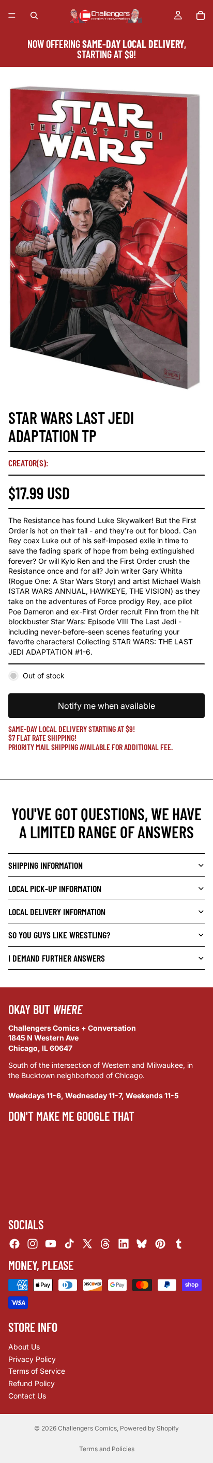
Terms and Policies (106, 1449)
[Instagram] (32, 1244)
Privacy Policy (32, 1359)
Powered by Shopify (149, 1428)
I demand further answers (56, 958)
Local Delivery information (56, 911)
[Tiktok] (69, 1244)
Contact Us (27, 1395)
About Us (24, 1346)
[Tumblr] (178, 1244)
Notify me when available (106, 706)
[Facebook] (14, 1244)
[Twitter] (87, 1244)
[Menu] (12, 15)
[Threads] (105, 1244)
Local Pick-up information (54, 888)
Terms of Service (36, 1371)
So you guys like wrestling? (59, 934)
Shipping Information (45, 865)
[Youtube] (50, 1244)
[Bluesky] (141, 1244)
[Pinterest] (160, 1244)
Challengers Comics (87, 1428)
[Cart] (200, 15)
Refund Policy (31, 1383)
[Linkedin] (123, 1244)
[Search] (34, 15)
